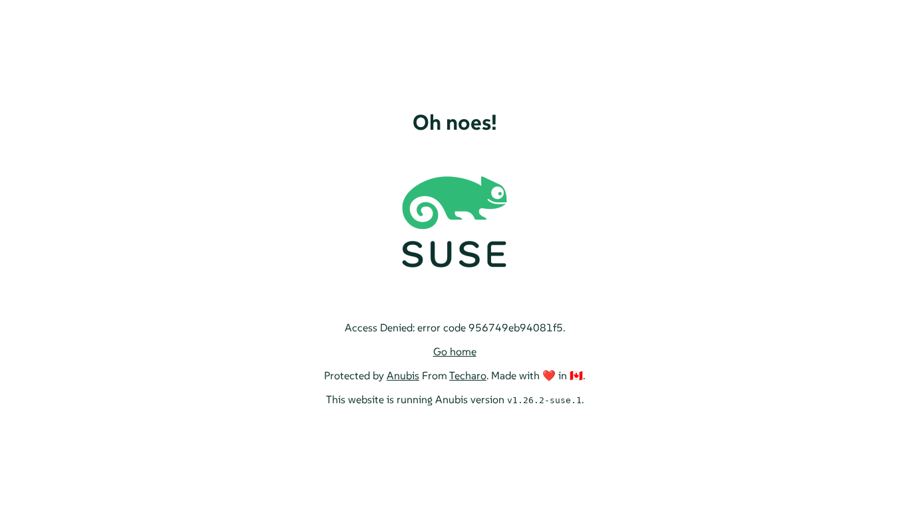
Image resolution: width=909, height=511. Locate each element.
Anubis (403, 375)
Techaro (467, 375)
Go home (454, 351)
